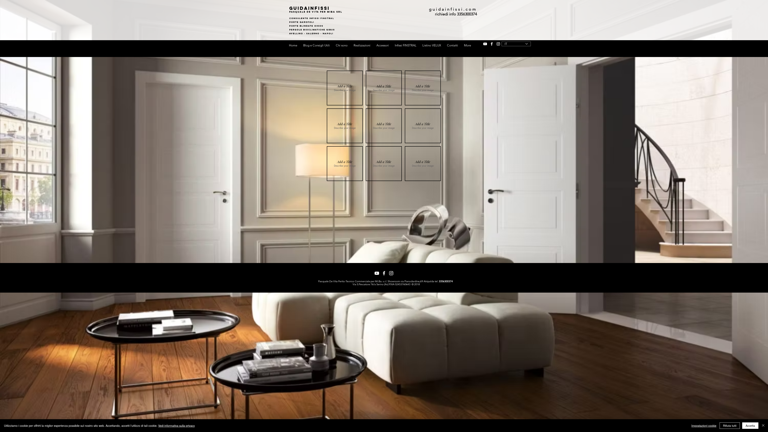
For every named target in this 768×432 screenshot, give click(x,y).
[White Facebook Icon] (491, 44)
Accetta (750, 426)
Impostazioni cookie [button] (703, 426)
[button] (345, 88)
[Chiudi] (763, 425)
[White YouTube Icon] (485, 44)
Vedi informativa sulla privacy (176, 426)
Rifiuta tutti (729, 426)
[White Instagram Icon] (498, 44)
